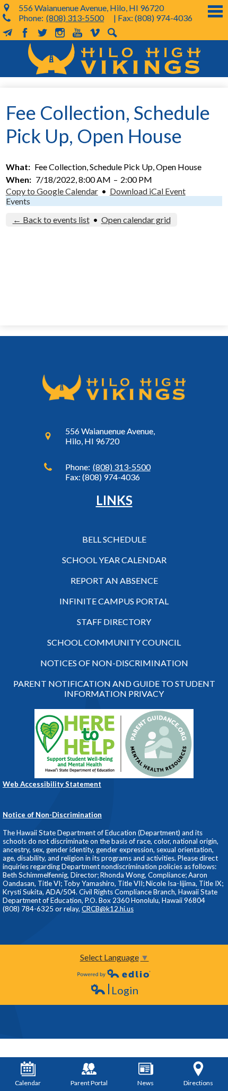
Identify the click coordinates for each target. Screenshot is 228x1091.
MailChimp (7, 33)
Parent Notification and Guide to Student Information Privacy (114, 688)
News (145, 1083)
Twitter (42, 33)
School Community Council (114, 642)
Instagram (60, 33)
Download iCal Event (148, 191)
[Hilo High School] (114, 58)
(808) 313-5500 (75, 18)
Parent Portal (89, 1083)
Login (114, 990)
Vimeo (95, 33)
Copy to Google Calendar (52, 191)
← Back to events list (51, 220)
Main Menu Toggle (215, 11)
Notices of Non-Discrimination (114, 663)
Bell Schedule (114, 539)
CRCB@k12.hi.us (108, 908)
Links (114, 500)
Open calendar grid (136, 220)
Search (112, 33)
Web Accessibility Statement (52, 784)
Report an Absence (114, 580)
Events (18, 201)
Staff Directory (114, 622)
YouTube (77, 33)
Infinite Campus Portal (114, 601)
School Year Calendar (114, 560)
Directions (198, 1083)
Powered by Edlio (114, 973)
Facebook (25, 33)
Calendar (28, 1083)
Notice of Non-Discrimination (52, 814)
